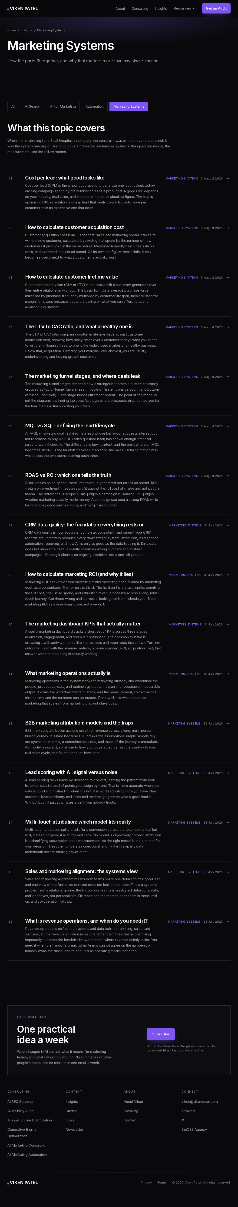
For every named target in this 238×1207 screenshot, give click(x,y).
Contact (130, 1120)
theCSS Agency (194, 1129)
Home (11, 30)
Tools (70, 1120)
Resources (182, 8)
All (13, 106)
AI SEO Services (20, 1101)
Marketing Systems (128, 106)
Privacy (146, 1182)
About (120, 8)
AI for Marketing (63, 106)
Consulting (140, 8)
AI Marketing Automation (27, 1154)
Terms (162, 1182)
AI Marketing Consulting (26, 1145)
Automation (95, 106)
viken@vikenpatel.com (200, 1101)
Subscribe (160, 1034)
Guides (71, 1111)
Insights (161, 8)
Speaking (131, 1111)
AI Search (32, 106)
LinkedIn (188, 1111)
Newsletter (74, 1129)
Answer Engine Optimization (29, 1120)
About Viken (133, 1101)
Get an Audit (216, 8)
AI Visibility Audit (20, 1111)
